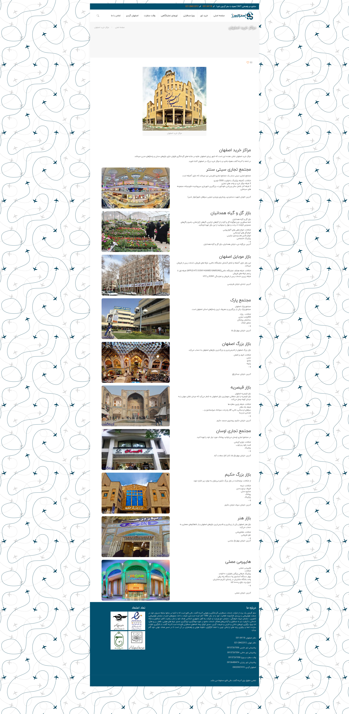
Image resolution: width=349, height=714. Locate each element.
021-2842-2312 (191, 6)
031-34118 (207, 6)
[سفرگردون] (242, 16)
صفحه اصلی (120, 27)
